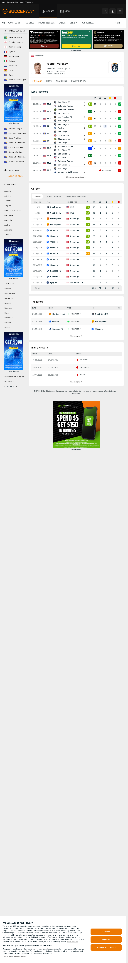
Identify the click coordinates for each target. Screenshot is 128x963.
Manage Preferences (106, 947)
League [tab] (37, 196)
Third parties (72, 941)
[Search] (105, 11)
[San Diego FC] (114, 68)
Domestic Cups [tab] (53, 196)
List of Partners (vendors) (14, 956)
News (49, 81)
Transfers (61, 81)
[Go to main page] (20, 11)
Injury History (78, 81)
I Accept (106, 932)
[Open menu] (120, 11)
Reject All (106, 939)
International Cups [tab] (76, 196)
